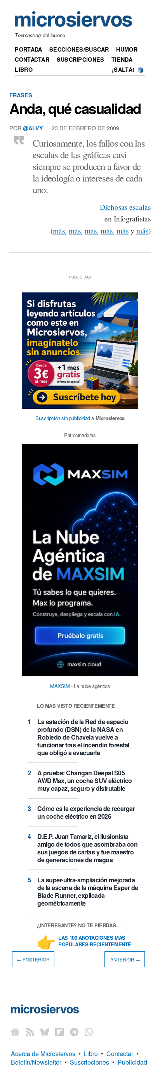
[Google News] (15, 1031)
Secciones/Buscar (79, 49)
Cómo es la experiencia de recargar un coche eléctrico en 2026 (86, 812)
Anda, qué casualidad (75, 108)
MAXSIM (60, 686)
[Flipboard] (59, 1031)
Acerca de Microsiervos (43, 1053)
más (59, 230)
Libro (23, 69)
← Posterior (33, 959)
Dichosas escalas (125, 207)
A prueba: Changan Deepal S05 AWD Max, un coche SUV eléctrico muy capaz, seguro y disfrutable (84, 780)
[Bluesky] (44, 1031)
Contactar (32, 59)
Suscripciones (80, 59)
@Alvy (33, 128)
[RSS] (30, 1031)
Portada (28, 49)
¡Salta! (123, 69)
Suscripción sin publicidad (62, 418)
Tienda (121, 59)
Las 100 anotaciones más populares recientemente (94, 941)
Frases (20, 95)
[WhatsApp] (89, 1031)
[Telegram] (74, 1031)
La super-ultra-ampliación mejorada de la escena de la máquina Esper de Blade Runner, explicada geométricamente (87, 891)
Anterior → (124, 959)
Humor (126, 49)
